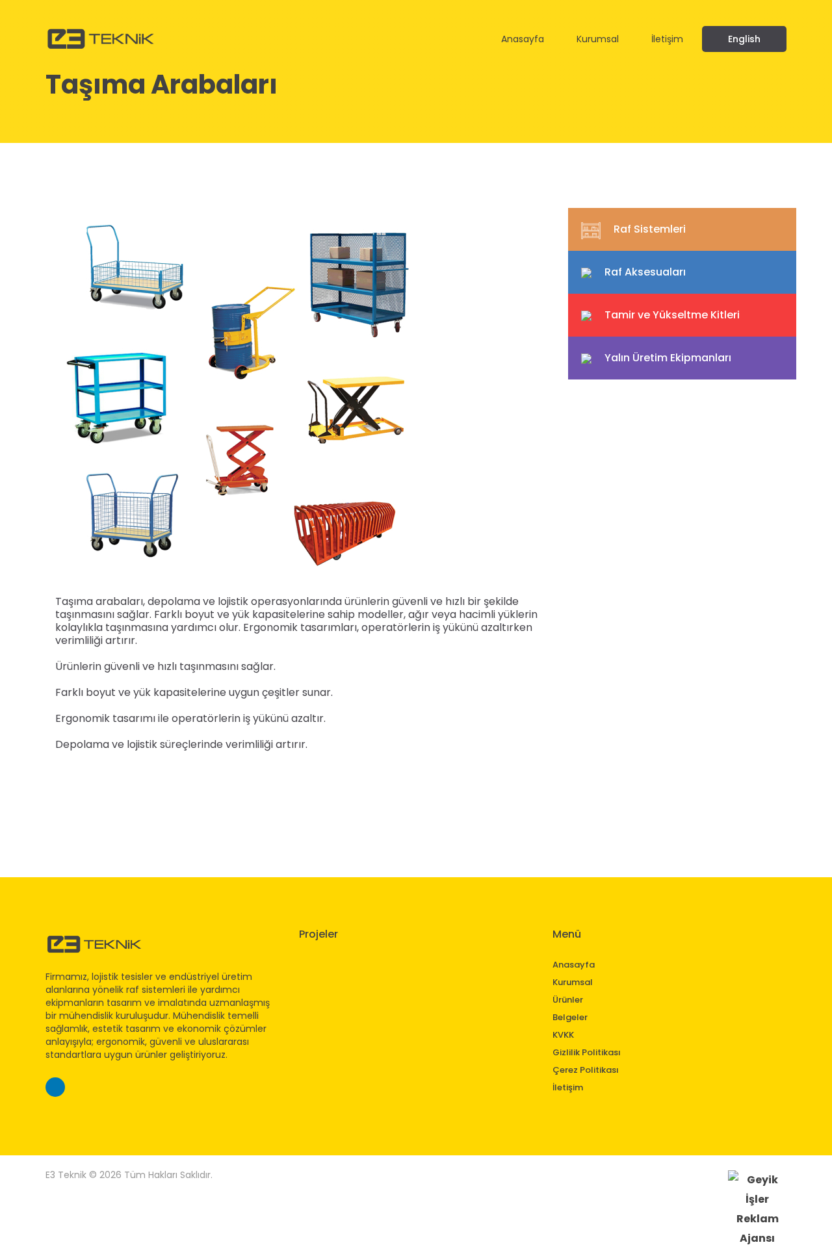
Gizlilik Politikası (586, 1052)
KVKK (563, 1034)
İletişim (667, 39)
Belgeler (570, 1017)
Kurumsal (598, 39)
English (744, 38)
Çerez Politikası (585, 1069)
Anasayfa (522, 39)
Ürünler (567, 999)
